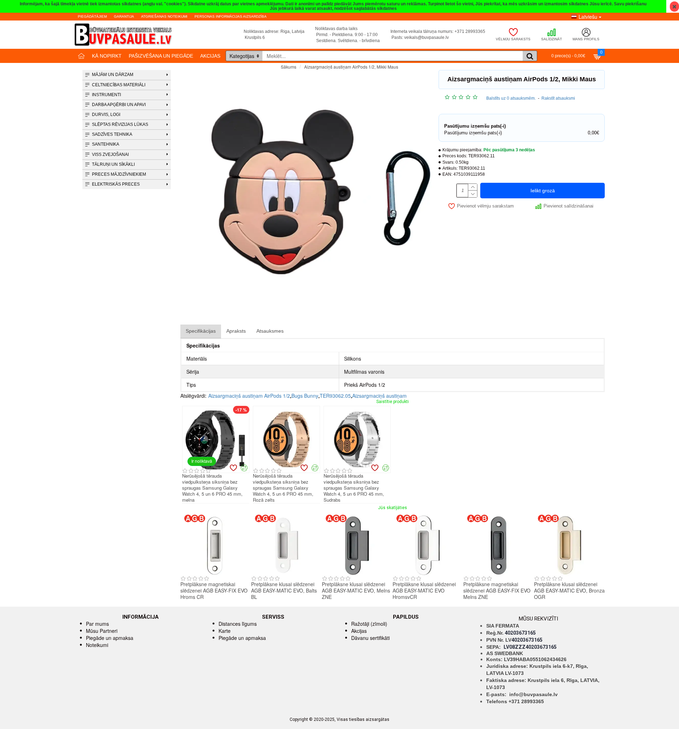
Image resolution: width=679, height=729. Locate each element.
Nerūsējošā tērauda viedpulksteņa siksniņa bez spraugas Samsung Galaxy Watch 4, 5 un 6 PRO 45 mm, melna (212, 488)
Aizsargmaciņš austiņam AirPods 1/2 (249, 395)
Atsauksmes (270, 331)
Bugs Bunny (304, 395)
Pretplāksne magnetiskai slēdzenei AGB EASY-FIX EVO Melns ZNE (496, 590)
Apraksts (236, 331)
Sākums (288, 67)
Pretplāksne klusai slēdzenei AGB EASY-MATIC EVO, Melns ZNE (356, 590)
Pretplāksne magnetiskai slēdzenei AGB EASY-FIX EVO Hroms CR (214, 590)
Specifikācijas (201, 331)
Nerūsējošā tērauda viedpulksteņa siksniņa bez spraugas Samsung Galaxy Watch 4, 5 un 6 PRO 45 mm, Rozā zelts (283, 488)
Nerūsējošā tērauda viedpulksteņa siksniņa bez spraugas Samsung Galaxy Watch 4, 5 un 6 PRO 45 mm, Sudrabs (354, 488)
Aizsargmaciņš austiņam (379, 395)
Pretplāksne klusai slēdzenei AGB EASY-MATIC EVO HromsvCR (424, 590)
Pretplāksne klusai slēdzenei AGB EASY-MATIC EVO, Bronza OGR (569, 590)
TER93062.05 (335, 395)
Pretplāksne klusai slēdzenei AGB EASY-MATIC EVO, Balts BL (284, 590)
